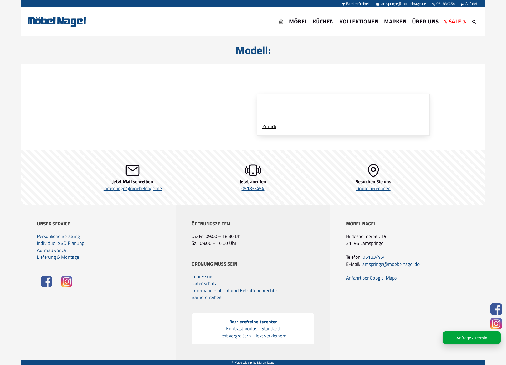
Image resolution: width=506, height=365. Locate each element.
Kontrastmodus (241, 328)
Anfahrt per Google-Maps (371, 278)
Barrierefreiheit (356, 3)
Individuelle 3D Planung (60, 243)
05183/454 (443, 3)
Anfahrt (469, 3)
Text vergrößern (235, 335)
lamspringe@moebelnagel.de (401, 3)
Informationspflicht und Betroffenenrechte (234, 290)
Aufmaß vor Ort (52, 250)
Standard (270, 328)
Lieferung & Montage (58, 257)
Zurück (269, 126)
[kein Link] (474, 21)
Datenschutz (204, 283)
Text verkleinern (270, 335)
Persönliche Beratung (58, 236)
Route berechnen (373, 188)
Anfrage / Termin (471, 337)
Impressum (203, 276)
